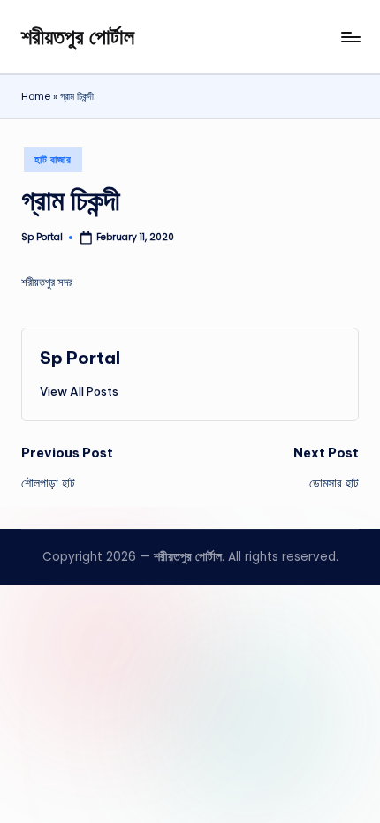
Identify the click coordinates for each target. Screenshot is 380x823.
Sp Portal (80, 357)
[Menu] (350, 37)
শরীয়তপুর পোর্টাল (77, 36)
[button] (79, 391)
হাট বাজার (52, 159)
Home (35, 96)
